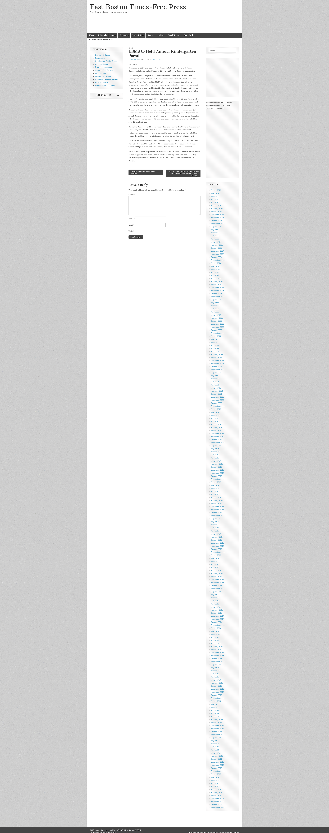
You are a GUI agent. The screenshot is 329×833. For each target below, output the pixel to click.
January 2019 (216, 467)
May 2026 (215, 199)
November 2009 (217, 802)
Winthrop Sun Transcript (105, 85)
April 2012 (215, 713)
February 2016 (217, 573)
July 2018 (215, 485)
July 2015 (215, 595)
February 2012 (217, 719)
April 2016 (215, 567)
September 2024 (218, 260)
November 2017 (217, 510)
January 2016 (216, 576)
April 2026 (215, 202)
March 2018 (216, 497)
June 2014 (215, 634)
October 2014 (216, 622)
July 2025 (215, 230)
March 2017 (216, 534)
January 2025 (216, 248)
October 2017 (216, 513)
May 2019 (215, 455)
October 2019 (216, 440)
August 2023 (216, 300)
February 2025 (217, 245)
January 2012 (216, 722)
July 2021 (215, 376)
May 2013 (215, 674)
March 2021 (216, 388)
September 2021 (218, 370)
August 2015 (216, 592)
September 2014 (218, 625)
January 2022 (216, 357)
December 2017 (217, 506)
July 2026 (215, 193)
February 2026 (217, 208)
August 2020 (216, 409)
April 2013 (215, 677)
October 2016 (216, 549)
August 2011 (216, 738)
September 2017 (218, 516)
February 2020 (217, 427)
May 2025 (215, 236)
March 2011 (216, 753)
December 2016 (217, 543)
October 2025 (216, 221)
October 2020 (216, 403)
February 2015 (217, 610)
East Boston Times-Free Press (138, 7)
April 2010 (215, 786)
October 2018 (216, 476)
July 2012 (215, 704)
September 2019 (218, 443)
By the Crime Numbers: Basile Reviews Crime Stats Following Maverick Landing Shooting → (184, 173)
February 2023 (217, 318)
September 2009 (218, 808)
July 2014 (215, 631)
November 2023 (217, 291)
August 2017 (216, 519)
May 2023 (215, 309)
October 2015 (216, 586)
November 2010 (217, 765)
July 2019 (215, 449)
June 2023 (215, 306)
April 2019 (215, 458)
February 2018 (217, 500)
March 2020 (216, 424)
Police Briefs (138, 35)
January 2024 (216, 284)
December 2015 (217, 579)
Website (132, 231)
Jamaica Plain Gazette (104, 70)
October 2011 (216, 732)
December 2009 (217, 798)
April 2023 (215, 312)
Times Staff (134, 59)
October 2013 (216, 659)
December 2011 (217, 725)
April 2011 (215, 750)
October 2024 (216, 257)
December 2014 (217, 616)
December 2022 (217, 324)
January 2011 (216, 759)
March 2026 (216, 205)
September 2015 (218, 589)
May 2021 (215, 382)
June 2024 (215, 269)
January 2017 (216, 540)
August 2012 (216, 701)
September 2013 (218, 662)
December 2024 (217, 251)
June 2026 (215, 196)
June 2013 (215, 671)
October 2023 (216, 294)
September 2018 (218, 479)
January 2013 (216, 686)
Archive (160, 35)
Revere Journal (101, 82)
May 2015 (215, 601)
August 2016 (216, 555)
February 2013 (217, 683)
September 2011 (217, 735)
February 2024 (217, 281)
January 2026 (216, 211)
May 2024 (215, 272)
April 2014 (215, 640)
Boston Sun (100, 58)
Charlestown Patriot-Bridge (106, 61)
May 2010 (215, 783)
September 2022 (218, 333)
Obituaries (124, 35)
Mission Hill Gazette (103, 76)
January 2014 (216, 649)
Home (91, 35)
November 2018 (217, 473)
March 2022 (216, 351)
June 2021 (215, 379)
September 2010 (218, 771)
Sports (150, 35)
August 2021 (216, 373)
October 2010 (216, 768)
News (113, 35)
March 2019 (216, 461)
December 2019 (217, 433)
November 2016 (217, 546)
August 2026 (216, 190)
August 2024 (216, 263)
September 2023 (218, 297)
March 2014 (216, 643)
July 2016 (215, 558)
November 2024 (217, 254)
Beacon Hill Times (102, 55)
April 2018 (215, 494)
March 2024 (216, 278)
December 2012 (217, 689)
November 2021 (217, 364)
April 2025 (215, 239)
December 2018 (217, 470)
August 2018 (216, 482)
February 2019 (217, 464)
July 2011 (215, 741)
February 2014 (217, 646)
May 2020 (215, 418)
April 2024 (215, 275)
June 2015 (215, 598)
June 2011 (215, 744)
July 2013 (215, 668)
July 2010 (215, 777)
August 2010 (216, 774)
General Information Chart (101, 40)
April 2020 (215, 421)
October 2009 (216, 805)
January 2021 (216, 394)
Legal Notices (174, 35)
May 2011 (215, 747)
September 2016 (218, 552)
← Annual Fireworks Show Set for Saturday (142, 172)
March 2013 (216, 680)
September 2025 (218, 224)
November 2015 (217, 583)
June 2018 (215, 488)
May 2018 (215, 491)
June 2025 (215, 233)
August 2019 (216, 446)
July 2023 (215, 303)
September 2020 (218, 406)
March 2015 (216, 607)
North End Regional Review (106, 79)
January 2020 (216, 430)
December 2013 (217, 652)
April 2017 (215, 531)
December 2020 (217, 397)
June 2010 (215, 780)
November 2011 (217, 729)
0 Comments (156, 59)
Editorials (102, 35)
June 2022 (215, 342)
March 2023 (216, 315)
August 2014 (216, 628)
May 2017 (215, 528)
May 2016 (215, 564)
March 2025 (216, 242)
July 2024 (215, 266)
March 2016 (216, 570)
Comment (133, 194)
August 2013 (216, 665)
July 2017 (215, 522)
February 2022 (217, 354)
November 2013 (217, 656)
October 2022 (216, 330)
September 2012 (218, 698)
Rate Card (188, 35)
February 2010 (217, 792)
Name (132, 219)
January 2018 (216, 503)
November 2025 (217, 218)
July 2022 (215, 339)
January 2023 (216, 321)
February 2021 (217, 391)
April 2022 (215, 348)
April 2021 (215, 385)
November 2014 (217, 619)
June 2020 (215, 415)
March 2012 (216, 716)
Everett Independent (103, 67)
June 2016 (215, 561)
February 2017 (217, 537)
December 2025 (217, 214)
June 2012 (215, 707)
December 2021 (217, 360)
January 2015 (216, 613)
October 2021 (216, 367)
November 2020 (217, 400)
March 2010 (216, 789)
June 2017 (215, 525)
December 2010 (217, 762)
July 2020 (215, 412)
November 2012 (217, 692)
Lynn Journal (100, 73)
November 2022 (217, 327)
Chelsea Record (101, 64)
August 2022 (216, 336)
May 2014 (215, 637)
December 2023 (217, 287)
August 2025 (216, 227)
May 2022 (215, 345)
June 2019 (215, 452)
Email (131, 225)
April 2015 (215, 604)
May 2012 (215, 710)
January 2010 (216, 795)
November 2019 (217, 437)
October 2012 (216, 695)
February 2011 (217, 756)
